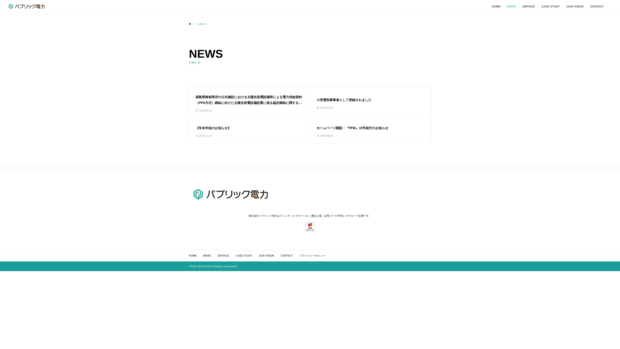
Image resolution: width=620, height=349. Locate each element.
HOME (496, 6)
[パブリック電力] (26, 6)
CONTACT (597, 6)
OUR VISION (575, 6)
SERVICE (528, 6)
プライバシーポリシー (313, 255)
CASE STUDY (550, 6)
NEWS (511, 6)
